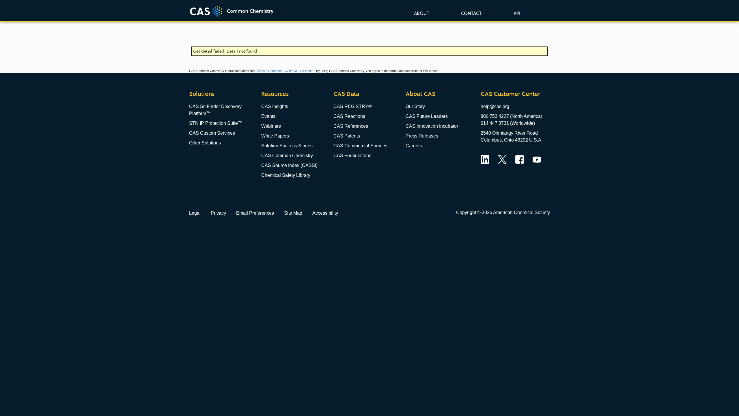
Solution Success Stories (287, 145)
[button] (515, 13)
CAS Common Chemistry (287, 155)
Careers (414, 145)
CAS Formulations (352, 155)
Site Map (293, 213)
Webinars (271, 126)
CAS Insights (274, 106)
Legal (195, 213)
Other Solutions (205, 142)
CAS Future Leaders (427, 116)
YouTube (537, 159)
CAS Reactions (349, 116)
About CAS (420, 93)
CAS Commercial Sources (360, 145)
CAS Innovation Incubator (432, 126)
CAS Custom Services (212, 133)
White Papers (275, 135)
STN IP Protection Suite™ (215, 123)
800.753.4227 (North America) (511, 116)
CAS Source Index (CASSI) (289, 165)
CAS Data (346, 93)
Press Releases (422, 135)
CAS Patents (346, 135)
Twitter (502, 159)
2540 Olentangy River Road (509, 133)
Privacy (218, 213)
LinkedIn (485, 159)
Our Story (415, 106)
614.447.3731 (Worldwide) (508, 123)
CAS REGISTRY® (352, 106)
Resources (275, 93)
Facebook (519, 159)
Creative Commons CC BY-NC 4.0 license (284, 71)
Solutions (201, 93)
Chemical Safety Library (285, 175)
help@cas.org (495, 106)
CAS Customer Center (510, 93)
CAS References (350, 126)
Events (268, 116)
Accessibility (325, 213)
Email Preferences (255, 213)
